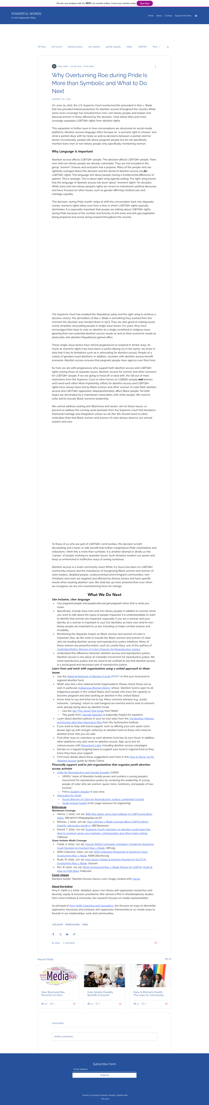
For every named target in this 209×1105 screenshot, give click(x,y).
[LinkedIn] (196, 15)
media (129, 47)
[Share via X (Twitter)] (60, 934)
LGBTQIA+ (142, 47)
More (155, 47)
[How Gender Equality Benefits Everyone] (104, 975)
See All (168, 959)
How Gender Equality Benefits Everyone (100, 994)
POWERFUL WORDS (26, 13)
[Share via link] (74, 934)
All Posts (42, 47)
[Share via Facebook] (53, 934)
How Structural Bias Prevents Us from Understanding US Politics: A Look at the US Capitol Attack (58, 994)
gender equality (113, 47)
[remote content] (104, 266)
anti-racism (56, 47)
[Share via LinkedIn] (67, 934)
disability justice (75, 47)
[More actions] (155, 66)
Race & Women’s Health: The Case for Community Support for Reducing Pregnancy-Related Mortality (149, 994)
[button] (167, 47)
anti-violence (94, 47)
